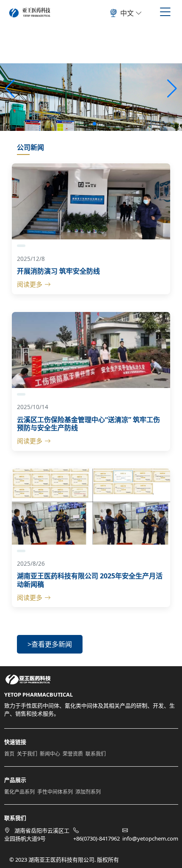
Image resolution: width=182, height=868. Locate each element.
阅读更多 (29, 284)
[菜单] (165, 12)
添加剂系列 (88, 791)
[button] (172, 88)
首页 (9, 753)
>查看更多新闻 (50, 644)
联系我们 (95, 753)
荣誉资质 (73, 753)
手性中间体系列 (55, 791)
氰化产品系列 (19, 791)
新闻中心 (50, 753)
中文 (127, 13)
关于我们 (27, 753)
